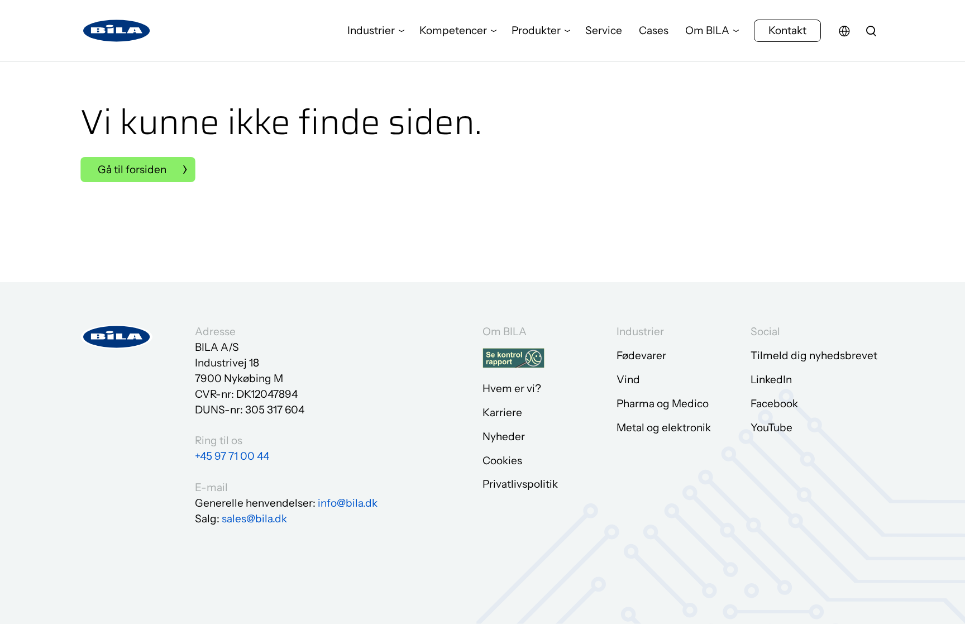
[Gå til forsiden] (116, 31)
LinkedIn (771, 379)
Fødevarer (641, 355)
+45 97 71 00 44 (232, 456)
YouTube (771, 427)
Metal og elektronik (664, 427)
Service (603, 30)
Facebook (774, 403)
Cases (653, 30)
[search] (871, 30)
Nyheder (503, 436)
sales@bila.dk (254, 518)
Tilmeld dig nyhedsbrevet (814, 355)
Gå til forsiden (132, 169)
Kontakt (787, 30)
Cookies (502, 460)
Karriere (502, 412)
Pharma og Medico (663, 403)
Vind (628, 379)
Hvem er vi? (511, 388)
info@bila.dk (348, 503)
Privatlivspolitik (520, 484)
